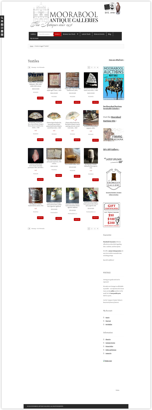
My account (34, 38)
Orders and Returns (111, 350)
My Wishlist (109, 324)
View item (40, 98)
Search (57, 34)
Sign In (107, 317)
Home (31, 46)
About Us (108, 339)
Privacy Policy (109, 346)
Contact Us (108, 353)
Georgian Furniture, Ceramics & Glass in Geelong (113, 193)
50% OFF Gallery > (111, 149)
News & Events (99, 34)
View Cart (108, 321)
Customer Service (110, 343)
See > (112, 107)
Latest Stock (86, 34)
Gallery (33, 34)
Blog (109, 34)
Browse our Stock (69, 34)
